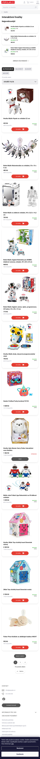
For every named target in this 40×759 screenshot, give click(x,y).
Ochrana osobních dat (8, 723)
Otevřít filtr (9, 82)
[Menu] (37, 2)
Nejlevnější (19, 69)
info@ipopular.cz (10, 690)
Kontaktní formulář (11, 705)
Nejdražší (28, 69)
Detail (20, 459)
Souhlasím (20, 754)
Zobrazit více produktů (20, 60)
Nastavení (20, 748)
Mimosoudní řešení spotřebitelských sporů (14, 725)
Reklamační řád (6, 728)
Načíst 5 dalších (20, 656)
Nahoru (21, 671)
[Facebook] (3, 698)
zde (12, 744)
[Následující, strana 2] (20, 662)
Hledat (35, 7)
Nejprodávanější (8, 69)
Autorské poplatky (7, 734)
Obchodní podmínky (7, 720)
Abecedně (5, 73)
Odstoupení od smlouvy (8, 731)
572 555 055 (9, 694)
